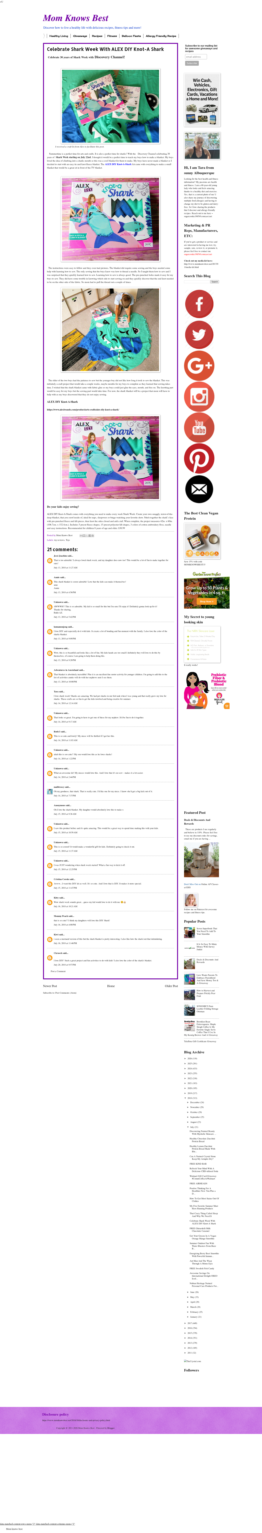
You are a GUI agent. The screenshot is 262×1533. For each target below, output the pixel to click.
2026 (190, 1058)
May (192, 1296)
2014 (190, 1337)
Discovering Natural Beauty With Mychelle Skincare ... (203, 1132)
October (194, 1112)
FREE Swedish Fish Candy (202, 1268)
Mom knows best (14, 1528)
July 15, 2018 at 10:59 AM (65, 832)
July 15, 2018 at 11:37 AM (65, 850)
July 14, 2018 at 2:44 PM (65, 776)
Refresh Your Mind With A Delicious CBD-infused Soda (204, 1170)
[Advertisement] (201, 759)
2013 (190, 1342)
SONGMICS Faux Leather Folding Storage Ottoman (207, 1009)
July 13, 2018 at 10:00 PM (65, 681)
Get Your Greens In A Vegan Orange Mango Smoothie (203, 1237)
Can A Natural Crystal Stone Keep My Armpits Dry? (203, 1157)
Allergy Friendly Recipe (161, 35)
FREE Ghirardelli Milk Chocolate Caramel (200, 1229)
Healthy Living (58, 35)
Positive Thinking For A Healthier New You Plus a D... (203, 1191)
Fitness (112, 35)
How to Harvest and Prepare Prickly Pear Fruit (206, 993)
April (193, 1301)
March (193, 1306)
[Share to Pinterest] (92, 535)
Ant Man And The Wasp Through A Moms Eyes (201, 1262)
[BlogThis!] (84, 535)
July (192, 1126)
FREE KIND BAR (198, 1163)
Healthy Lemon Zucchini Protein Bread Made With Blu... (202, 1149)
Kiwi (56, 934)
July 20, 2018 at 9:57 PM (65, 964)
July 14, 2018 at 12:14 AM (65, 703)
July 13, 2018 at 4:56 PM (65, 592)
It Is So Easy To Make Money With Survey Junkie (207, 946)
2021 (190, 1083)
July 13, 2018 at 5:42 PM (65, 616)
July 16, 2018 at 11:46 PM (65, 943)
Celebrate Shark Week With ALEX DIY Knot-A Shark (203, 1222)
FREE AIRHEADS (198, 1183)
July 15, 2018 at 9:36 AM (65, 813)
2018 (190, 1097)
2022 (190, 1078)
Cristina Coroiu (61, 879)
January (194, 1316)
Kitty (56, 897)
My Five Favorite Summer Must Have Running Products (204, 1207)
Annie (57, 577)
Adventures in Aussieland (66, 670)
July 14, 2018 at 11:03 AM (65, 740)
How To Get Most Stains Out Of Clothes (204, 1200)
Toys (68, 539)
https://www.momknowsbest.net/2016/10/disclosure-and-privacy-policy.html (76, 1420)
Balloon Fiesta (131, 35)
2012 (190, 1347)
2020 (190, 1088)
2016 (190, 1327)
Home (111, 986)
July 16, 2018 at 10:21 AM (65, 906)
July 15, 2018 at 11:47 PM (65, 887)
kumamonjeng (60, 626)
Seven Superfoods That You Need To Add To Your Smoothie (207, 931)
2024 (190, 1068)
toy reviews (59, 539)
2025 (190, 1063)
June (192, 1291)
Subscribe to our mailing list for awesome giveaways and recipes (201, 48)
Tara (56, 691)
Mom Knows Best (75, 17)
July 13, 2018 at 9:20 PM (65, 660)
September (195, 1116)
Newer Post (50, 986)
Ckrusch (58, 953)
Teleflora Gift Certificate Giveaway (200, 1041)
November (195, 1107)
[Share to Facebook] (89, 535)
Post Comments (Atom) (65, 992)
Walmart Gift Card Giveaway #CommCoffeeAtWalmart (203, 1177)
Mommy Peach (61, 916)
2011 (190, 1352)
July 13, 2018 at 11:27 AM (65, 567)
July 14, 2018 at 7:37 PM (65, 795)
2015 (190, 1332)
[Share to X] (86, 535)
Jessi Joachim (60, 555)
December (195, 1102)
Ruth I (57, 731)
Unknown (58, 602)
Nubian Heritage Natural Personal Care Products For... (204, 1284)
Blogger (110, 1427)
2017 (190, 1323)
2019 (190, 1093)
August (193, 1121)
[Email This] (81, 535)
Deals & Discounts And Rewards (197, 821)
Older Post (171, 986)
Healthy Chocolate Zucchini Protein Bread (202, 1140)
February (194, 1311)
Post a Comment (58, 971)
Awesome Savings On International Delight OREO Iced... (203, 1275)
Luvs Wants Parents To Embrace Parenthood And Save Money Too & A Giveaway (207, 978)
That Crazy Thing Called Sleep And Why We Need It (204, 1214)
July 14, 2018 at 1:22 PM (65, 758)
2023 (190, 1073)
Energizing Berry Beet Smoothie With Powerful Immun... (204, 1255)
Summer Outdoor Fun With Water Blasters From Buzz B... (203, 1246)
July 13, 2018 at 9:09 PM (65, 638)
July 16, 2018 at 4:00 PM (65, 924)
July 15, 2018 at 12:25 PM (65, 869)
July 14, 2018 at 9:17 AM (65, 721)
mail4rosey (59, 786)
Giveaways (80, 35)
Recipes (97, 35)
